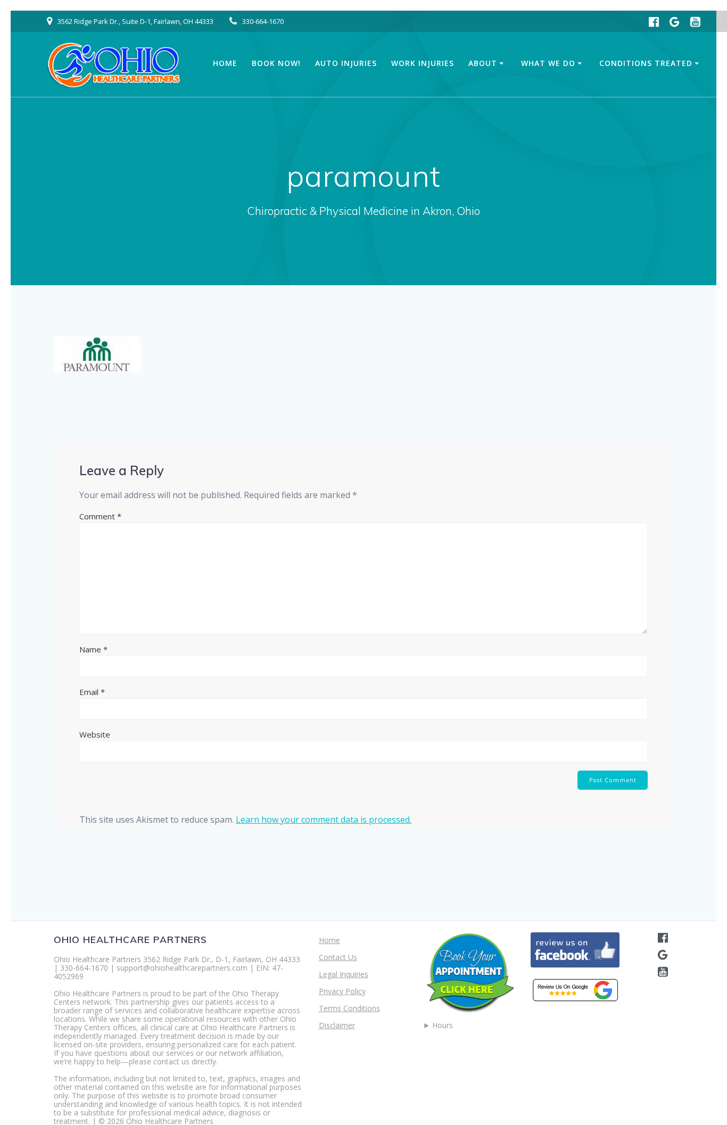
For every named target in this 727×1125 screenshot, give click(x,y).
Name (93, 649)
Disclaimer (337, 1025)
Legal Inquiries (343, 974)
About (482, 63)
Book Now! (276, 63)
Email (92, 691)
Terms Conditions (349, 1008)
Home (225, 63)
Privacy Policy (342, 991)
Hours (442, 1025)
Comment (100, 516)
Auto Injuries (346, 63)
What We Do (548, 63)
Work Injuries (422, 63)
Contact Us (338, 957)
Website (94, 734)
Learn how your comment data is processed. (323, 819)
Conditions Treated (645, 63)
